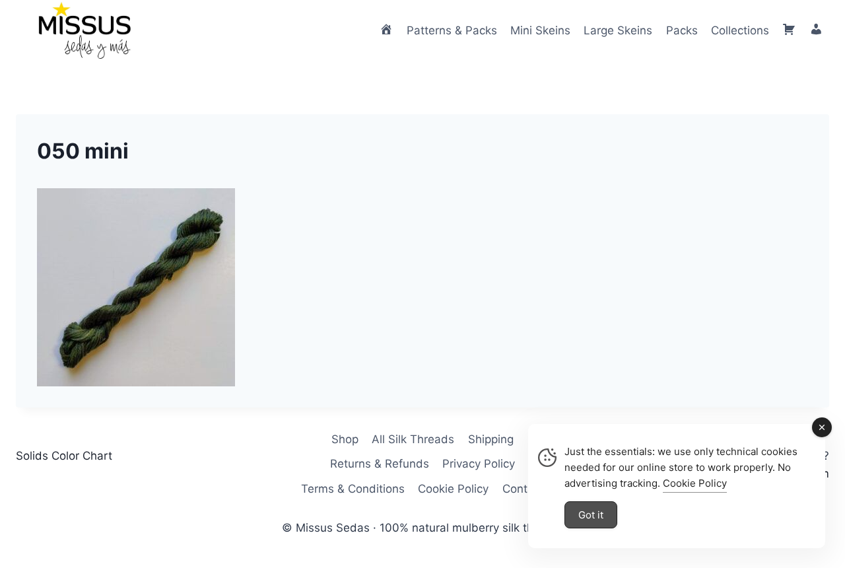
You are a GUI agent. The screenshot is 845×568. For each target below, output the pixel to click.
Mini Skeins (540, 30)
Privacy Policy (478, 463)
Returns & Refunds (379, 463)
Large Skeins (618, 30)
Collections (740, 30)
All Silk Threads (413, 439)
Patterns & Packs (452, 30)
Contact (523, 488)
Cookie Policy (453, 488)
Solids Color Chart (64, 455)
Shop (344, 439)
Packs (682, 30)
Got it (590, 515)
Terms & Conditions (353, 488)
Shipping (491, 439)
